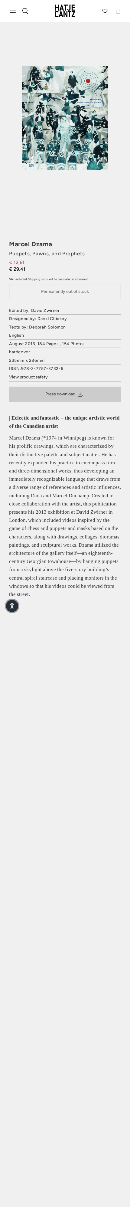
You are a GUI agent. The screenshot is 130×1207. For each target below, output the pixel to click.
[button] (12, 606)
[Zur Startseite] (65, 11)
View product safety (28, 377)
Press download (60, 394)
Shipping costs (38, 279)
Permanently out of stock (65, 291)
